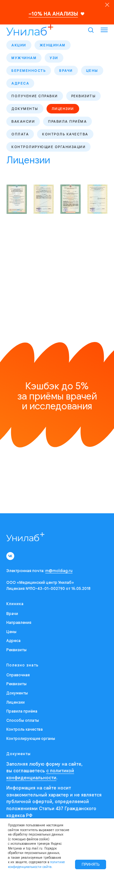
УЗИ (54, 58)
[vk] (10, 556)
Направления (18, 622)
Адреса (20, 83)
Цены (92, 70)
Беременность (28, 70)
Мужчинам (23, 58)
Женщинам (53, 45)
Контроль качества (65, 134)
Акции (18, 45)
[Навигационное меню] (104, 30)
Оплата (20, 134)
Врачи (66, 70)
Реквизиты (83, 96)
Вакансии (23, 121)
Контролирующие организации (48, 147)
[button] (91, 30)
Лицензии (63, 108)
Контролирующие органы (30, 738)
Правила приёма (67, 121)
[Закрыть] (107, 5)
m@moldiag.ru (59, 570)
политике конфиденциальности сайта (36, 864)
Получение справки (34, 96)
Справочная (18, 675)
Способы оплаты (22, 720)
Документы (24, 108)
